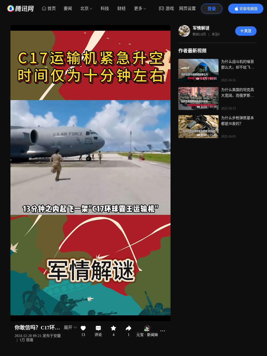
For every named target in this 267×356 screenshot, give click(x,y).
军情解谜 (201, 28)
